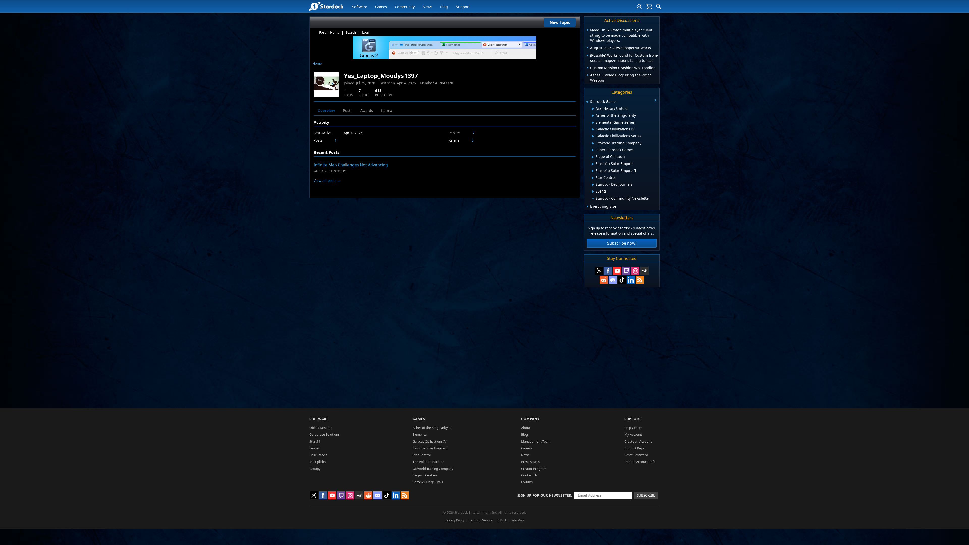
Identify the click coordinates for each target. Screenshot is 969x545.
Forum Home (329, 32)
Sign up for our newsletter (544, 495)
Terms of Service (481, 520)
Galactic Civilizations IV (429, 441)
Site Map (517, 520)
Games (381, 6)
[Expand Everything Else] (587, 206)
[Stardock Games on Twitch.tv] (626, 270)
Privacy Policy (454, 520)
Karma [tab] (386, 110)
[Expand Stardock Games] (587, 102)
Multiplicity (317, 461)
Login (366, 32)
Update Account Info (639, 461)
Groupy (315, 468)
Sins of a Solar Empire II (430, 448)
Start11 (314, 441)
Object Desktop (321, 427)
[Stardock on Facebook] (608, 270)
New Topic (560, 22)
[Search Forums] (658, 6)
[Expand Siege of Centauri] (593, 157)
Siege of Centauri (425, 475)
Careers (526, 448)
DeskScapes (318, 455)
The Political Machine (428, 461)
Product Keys (634, 448)
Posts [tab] (347, 110)
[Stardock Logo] (326, 6)
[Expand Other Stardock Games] (593, 150)
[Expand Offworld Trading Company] (593, 143)
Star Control (422, 455)
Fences (314, 448)
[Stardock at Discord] (612, 279)
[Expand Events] (593, 191)
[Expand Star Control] (593, 178)
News (427, 6)
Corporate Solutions (324, 434)
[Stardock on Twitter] (599, 270)
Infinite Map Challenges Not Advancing (351, 165)
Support (463, 6)
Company (530, 418)
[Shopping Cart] (649, 6)
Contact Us (529, 475)
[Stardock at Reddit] (603, 279)
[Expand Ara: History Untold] (593, 108)
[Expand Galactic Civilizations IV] (593, 129)
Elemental (420, 434)
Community (405, 6)
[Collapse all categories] (655, 100)
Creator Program (534, 468)
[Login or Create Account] (639, 6)
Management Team (535, 441)
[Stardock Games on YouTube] (617, 270)
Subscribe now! (621, 243)
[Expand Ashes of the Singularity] (593, 115)
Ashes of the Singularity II (432, 427)
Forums (527, 482)
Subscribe (646, 495)
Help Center (633, 427)
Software (359, 6)
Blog (444, 6)
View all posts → (327, 180)
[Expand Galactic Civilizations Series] (593, 136)
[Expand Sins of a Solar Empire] (593, 164)
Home (317, 63)
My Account (633, 434)
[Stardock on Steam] (644, 270)
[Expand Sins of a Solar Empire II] (593, 171)
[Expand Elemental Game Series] (593, 122)
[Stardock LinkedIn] (630, 279)
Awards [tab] (366, 110)
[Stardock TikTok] (621, 279)
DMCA (501, 520)
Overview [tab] (326, 110)
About (525, 427)
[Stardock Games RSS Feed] (639, 279)
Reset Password (636, 455)
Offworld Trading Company (433, 468)
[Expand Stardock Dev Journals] (593, 184)
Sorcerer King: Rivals (428, 482)
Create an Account (638, 441)
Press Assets (530, 461)
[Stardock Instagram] (635, 270)
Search (351, 32)
